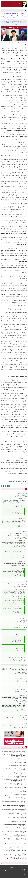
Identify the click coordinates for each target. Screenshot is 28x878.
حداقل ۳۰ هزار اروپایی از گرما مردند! (19, 825)
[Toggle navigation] (3, 10)
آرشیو (24, 867)
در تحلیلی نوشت (10, 283)
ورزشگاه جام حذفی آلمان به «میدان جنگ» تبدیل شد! (16, 858)
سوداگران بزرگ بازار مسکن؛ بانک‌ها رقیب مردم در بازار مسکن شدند (14, 850)
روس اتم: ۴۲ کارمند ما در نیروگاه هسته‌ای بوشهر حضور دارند (15, 773)
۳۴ (12, 506)
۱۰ (23, 659)
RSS (24, 874)
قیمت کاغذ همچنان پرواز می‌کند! (20, 804)
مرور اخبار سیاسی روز (10, 481)
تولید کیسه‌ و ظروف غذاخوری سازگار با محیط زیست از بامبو (15, 795)
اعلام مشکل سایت (22, 876)
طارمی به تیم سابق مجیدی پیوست (19, 762)
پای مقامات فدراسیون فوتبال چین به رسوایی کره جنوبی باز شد (15, 786)
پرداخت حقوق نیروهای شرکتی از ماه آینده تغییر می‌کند (16, 817)
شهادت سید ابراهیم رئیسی (14, 479)
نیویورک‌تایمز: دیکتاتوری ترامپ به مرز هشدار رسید (17, 800)
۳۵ (14, 586)
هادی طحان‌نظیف (23, 483)
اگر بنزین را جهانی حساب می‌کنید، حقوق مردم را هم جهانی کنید (15, 849)
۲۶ (12, 565)
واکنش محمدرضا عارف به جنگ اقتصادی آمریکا (17, 761)
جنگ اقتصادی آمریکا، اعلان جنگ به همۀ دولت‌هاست (16, 830)
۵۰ (13, 495)
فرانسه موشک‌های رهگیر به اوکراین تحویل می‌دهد (17, 766)
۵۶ (13, 537)
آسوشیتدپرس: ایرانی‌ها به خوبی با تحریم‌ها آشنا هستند (16, 847)
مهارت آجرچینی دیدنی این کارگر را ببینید (18, 793)
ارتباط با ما (23, 870)
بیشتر (2, 863)
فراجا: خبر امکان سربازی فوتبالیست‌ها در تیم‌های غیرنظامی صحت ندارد (14, 824)
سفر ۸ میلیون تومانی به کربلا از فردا (19, 772)
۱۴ (23, 634)
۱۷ (24, 700)
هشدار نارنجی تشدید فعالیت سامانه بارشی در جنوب (17, 828)
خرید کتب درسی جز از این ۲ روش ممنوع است (18, 821)
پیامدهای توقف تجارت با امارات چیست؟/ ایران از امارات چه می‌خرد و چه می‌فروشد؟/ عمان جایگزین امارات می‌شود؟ (13, 810)
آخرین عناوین (21, 747)
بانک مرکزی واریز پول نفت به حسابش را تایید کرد (17, 765)
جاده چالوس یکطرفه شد (21, 775)
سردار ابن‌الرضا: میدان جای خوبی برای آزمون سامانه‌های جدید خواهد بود (14, 764)
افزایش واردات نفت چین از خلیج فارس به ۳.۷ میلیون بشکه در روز (14, 838)
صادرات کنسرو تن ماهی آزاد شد (20, 759)
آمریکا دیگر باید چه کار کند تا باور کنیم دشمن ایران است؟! (16, 836)
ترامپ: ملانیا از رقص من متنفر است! (19, 823)
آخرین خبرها (23, 869)
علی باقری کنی (6, 479)
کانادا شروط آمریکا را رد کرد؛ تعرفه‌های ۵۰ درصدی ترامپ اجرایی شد (14, 770)
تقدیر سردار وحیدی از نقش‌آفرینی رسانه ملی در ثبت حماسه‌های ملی (14, 750)
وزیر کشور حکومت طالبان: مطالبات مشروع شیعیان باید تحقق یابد (14, 787)
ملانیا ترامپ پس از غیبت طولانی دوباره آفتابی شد (17, 839)
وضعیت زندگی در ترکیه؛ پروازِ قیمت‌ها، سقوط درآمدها (16, 812)
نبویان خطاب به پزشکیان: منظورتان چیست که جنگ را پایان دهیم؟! (14, 827)
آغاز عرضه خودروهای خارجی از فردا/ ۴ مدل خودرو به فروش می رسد (14, 752)
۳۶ (23, 595)
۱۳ (23, 526)
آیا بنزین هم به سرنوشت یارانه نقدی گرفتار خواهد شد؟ (16, 808)
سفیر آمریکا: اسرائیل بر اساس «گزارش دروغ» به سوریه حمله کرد (15, 857)
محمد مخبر (24, 481)
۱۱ (24, 586)
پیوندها (24, 873)
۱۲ (24, 537)
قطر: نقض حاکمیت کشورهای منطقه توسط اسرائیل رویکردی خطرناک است (13, 751)
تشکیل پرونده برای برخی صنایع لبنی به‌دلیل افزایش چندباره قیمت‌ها (14, 783)
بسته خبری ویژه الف (23, 479)
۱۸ (23, 506)
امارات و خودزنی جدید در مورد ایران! (19, 794)
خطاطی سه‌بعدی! (22, 791)
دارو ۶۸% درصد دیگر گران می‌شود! (19, 784)
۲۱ (24, 495)
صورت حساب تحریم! (21, 758)
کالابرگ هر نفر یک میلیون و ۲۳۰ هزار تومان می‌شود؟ (16, 813)
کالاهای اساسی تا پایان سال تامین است (19, 846)
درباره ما (24, 872)
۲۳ (14, 691)
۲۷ (12, 557)
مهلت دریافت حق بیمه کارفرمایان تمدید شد (18, 756)
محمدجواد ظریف (18, 481)
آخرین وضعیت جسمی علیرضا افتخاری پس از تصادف (17, 781)
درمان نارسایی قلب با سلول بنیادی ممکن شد (18, 860)
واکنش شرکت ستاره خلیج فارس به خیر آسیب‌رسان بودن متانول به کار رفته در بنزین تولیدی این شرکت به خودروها (13, 780)
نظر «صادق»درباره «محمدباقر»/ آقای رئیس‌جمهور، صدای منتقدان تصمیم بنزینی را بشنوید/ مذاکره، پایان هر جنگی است (13, 755)
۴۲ (14, 627)
